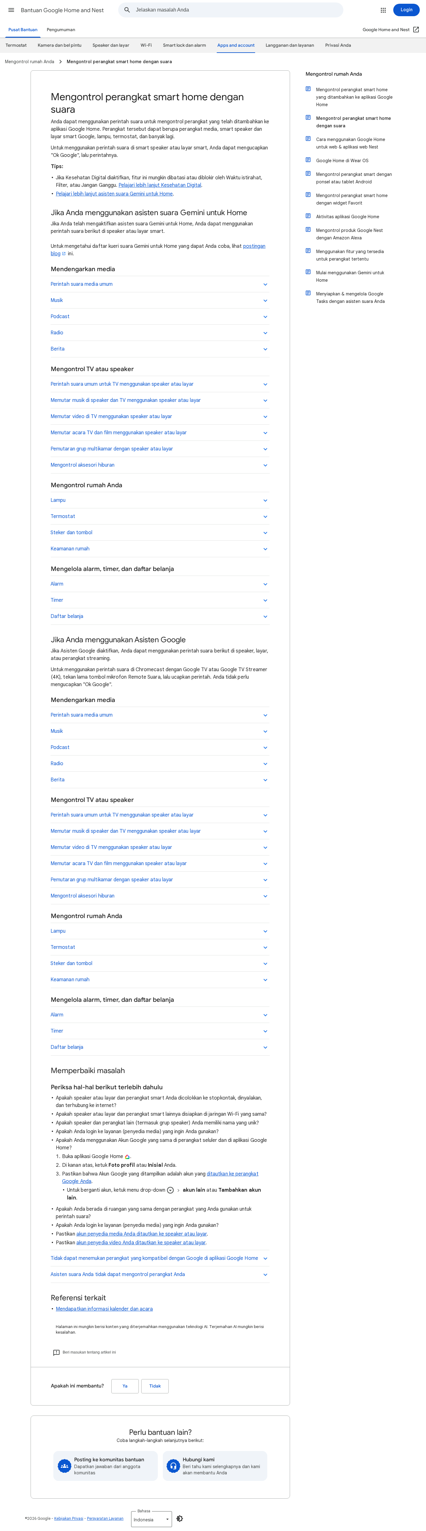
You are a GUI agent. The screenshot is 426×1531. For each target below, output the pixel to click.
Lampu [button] (58, 500)
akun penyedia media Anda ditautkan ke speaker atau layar (141, 1234)
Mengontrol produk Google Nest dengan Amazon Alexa (349, 234)
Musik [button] (57, 300)
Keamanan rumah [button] (70, 549)
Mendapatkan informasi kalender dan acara (104, 1309)
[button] (11, 9)
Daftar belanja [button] (67, 616)
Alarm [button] (57, 584)
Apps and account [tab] (235, 45)
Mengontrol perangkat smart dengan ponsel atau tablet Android (354, 178)
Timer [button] (57, 600)
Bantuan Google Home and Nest (62, 10)
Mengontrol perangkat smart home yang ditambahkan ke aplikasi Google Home (354, 97)
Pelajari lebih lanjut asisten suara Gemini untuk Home (114, 194)
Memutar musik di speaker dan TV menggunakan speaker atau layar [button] (126, 400)
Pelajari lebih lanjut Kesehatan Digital (160, 185)
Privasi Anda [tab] (338, 45)
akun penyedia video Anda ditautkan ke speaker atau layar (141, 1243)
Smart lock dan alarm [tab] (184, 45)
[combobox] (239, 10)
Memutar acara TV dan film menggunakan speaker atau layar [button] (119, 433)
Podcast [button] (60, 316)
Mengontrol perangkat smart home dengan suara (353, 122)
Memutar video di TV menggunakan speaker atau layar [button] (111, 416)
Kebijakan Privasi (68, 1518)
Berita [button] (58, 349)
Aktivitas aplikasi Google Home (347, 216)
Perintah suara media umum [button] (82, 284)
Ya (125, 1386)
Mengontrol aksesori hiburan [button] (82, 465)
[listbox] (151, 1519)
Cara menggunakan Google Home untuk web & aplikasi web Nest (350, 143)
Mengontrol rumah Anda (334, 74)
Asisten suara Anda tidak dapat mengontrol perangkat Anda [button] (118, 1274)
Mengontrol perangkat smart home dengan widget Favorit (352, 199)
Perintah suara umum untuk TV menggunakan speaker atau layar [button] (122, 384)
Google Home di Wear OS (342, 160)
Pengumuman (61, 29)
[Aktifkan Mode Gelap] (179, 1518)
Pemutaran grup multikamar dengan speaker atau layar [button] (112, 449)
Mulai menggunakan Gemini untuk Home (350, 276)
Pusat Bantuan (22, 29)
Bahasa (144, 1511)
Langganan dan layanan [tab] (290, 45)
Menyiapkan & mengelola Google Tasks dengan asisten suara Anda (350, 297)
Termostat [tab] (16, 45)
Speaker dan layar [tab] (111, 45)
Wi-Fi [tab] (146, 45)
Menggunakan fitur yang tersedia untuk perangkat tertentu (350, 255)
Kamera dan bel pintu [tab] (59, 45)
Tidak (155, 1386)
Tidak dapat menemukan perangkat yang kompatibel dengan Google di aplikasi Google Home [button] (154, 1258)
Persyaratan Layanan (105, 1518)
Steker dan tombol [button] (71, 533)
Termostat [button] (63, 516)
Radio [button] (57, 333)
